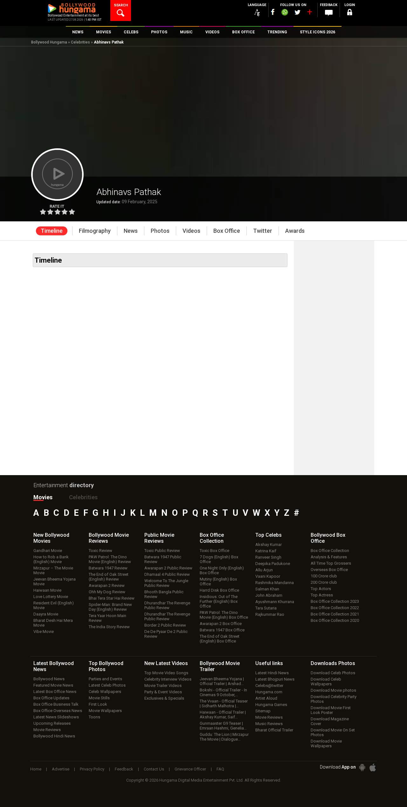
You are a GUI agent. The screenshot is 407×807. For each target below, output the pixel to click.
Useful (269, 663)
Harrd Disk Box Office (219, 590)
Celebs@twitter (269, 685)
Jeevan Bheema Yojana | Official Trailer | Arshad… (222, 681)
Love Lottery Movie (50, 596)
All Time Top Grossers (331, 563)
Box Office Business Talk (56, 704)
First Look (98, 704)
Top (268, 535)
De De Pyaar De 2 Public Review (166, 634)
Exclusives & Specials (164, 698)
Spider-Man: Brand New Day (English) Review (110, 607)
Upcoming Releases (52, 723)
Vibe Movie (43, 631)
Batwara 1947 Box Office (222, 630)
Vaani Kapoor (267, 576)
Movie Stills (99, 698)
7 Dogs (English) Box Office (219, 559)
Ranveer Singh (268, 557)
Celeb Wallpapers (105, 691)
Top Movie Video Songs (166, 672)
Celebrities (80, 42)
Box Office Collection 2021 (335, 614)
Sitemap (263, 711)
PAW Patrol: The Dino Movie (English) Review (110, 559)
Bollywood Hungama (49, 42)
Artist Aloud (266, 698)
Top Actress (322, 595)
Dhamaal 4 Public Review (167, 574)
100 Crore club (324, 576)
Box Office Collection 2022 (335, 607)
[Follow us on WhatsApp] (284, 13)
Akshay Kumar (268, 544)
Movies (42, 497)
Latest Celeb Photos (107, 685)
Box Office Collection (330, 550)
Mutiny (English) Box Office (218, 581)
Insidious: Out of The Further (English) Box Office (219, 601)
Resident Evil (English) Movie (53, 605)
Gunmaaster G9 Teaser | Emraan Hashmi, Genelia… (223, 725)
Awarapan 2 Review (107, 585)
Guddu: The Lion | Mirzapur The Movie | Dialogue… (224, 737)
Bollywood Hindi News (54, 736)
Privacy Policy (92, 769)
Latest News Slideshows (56, 717)
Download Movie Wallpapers (326, 743)
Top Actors (321, 588)
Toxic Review (100, 550)
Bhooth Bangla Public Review (163, 594)
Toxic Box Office (214, 550)
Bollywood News (49, 678)
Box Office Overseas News (57, 710)
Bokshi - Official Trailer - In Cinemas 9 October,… (223, 692)
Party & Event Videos (163, 691)
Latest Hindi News (272, 672)
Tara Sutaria (266, 608)
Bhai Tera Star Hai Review (112, 598)
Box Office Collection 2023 (335, 601)
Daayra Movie (45, 614)
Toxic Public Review (162, 550)
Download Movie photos (333, 690)
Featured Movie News (53, 685)
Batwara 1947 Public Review (162, 559)
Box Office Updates (51, 698)
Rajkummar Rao (269, 614)
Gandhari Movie (47, 550)
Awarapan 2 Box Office (221, 623)
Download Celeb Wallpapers (326, 681)
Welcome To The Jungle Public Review (166, 583)
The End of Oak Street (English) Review (108, 577)
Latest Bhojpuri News (274, 679)
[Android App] (362, 767)
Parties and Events (105, 678)
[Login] (349, 13)
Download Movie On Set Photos (333, 732)
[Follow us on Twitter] (297, 12)
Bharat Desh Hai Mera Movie (53, 623)
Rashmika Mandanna (274, 582)
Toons (94, 717)
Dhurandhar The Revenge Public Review (167, 605)
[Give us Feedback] (329, 13)
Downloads (333, 663)
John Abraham (268, 595)
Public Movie (159, 538)
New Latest (166, 663)
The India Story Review (109, 626)
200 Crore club (324, 582)
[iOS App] (372, 767)
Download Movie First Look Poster (331, 710)
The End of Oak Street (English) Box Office (219, 638)
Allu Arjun (264, 570)
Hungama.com (268, 691)
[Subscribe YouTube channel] (309, 13)
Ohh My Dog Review (107, 591)
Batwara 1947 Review (108, 568)
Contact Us (154, 769)
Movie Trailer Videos (163, 685)
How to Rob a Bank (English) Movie (51, 559)
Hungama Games (271, 704)
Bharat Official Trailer (274, 730)
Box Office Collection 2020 (335, 620)
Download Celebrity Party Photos (333, 699)
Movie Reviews (47, 729)
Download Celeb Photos (333, 672)
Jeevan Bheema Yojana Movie (54, 581)
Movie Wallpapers (105, 710)
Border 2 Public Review (165, 625)
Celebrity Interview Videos (167, 679)
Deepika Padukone (272, 563)
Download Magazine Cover (330, 721)
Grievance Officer (190, 769)
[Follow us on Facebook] (273, 12)
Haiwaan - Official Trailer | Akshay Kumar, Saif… (223, 714)
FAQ (220, 769)
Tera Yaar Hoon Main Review (107, 618)
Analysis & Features (329, 557)
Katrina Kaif (265, 550)
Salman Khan (267, 589)
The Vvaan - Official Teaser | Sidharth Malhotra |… (224, 703)
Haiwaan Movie (47, 590)
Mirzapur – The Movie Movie (53, 570)
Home (35, 769)
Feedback (124, 769)
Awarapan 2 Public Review (168, 568)
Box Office (212, 538)
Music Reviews (269, 723)
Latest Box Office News (54, 691)
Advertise (60, 769)
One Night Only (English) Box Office (222, 570)
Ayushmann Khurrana (274, 601)
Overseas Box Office (329, 569)
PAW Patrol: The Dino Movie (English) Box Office (224, 615)
